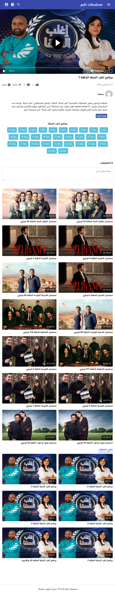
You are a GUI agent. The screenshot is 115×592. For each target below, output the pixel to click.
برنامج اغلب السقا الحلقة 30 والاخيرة (39, 560)
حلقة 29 (63, 151)
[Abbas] (109, 97)
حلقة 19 (13, 137)
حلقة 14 (68, 137)
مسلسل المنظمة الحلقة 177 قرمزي (96, 369)
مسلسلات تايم (91, 5)
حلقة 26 (34, 144)
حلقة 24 (57, 144)
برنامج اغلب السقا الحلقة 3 (43, 523)
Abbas (101, 94)
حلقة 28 (12, 144)
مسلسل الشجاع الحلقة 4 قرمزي (98, 258)
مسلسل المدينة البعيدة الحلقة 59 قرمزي (37, 295)
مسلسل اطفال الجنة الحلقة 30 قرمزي (95, 221)
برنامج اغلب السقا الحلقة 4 (100, 523)
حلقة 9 (23, 130)
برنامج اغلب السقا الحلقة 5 (43, 486)
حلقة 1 (104, 130)
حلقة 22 (80, 144)
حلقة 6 (53, 130)
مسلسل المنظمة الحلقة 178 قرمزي (39, 332)
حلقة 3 (84, 130)
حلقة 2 (94, 130)
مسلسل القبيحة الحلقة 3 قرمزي (41, 406)
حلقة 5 (63, 130)
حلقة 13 (79, 137)
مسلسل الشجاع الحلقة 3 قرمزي (41, 258)
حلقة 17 (35, 137)
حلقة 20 (102, 144)
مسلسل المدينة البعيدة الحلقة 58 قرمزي (93, 332)
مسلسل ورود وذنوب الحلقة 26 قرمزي (95, 443)
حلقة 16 (46, 137)
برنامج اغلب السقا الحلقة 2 (100, 560)
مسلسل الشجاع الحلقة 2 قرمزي (98, 295)
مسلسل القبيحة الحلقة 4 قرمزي (97, 406)
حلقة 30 (51, 151)
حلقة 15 (57, 137)
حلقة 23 (69, 144)
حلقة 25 (46, 144)
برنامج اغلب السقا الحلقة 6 (100, 486)
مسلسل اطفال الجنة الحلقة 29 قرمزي (38, 221)
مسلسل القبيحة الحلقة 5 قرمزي (41, 369)
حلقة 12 (90, 137)
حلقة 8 (33, 130)
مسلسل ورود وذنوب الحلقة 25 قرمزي (38, 443)
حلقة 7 (43, 130)
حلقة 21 (91, 144)
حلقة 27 (23, 144)
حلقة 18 (24, 137)
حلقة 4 (73, 130)
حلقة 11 (102, 137)
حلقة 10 (12, 130)
